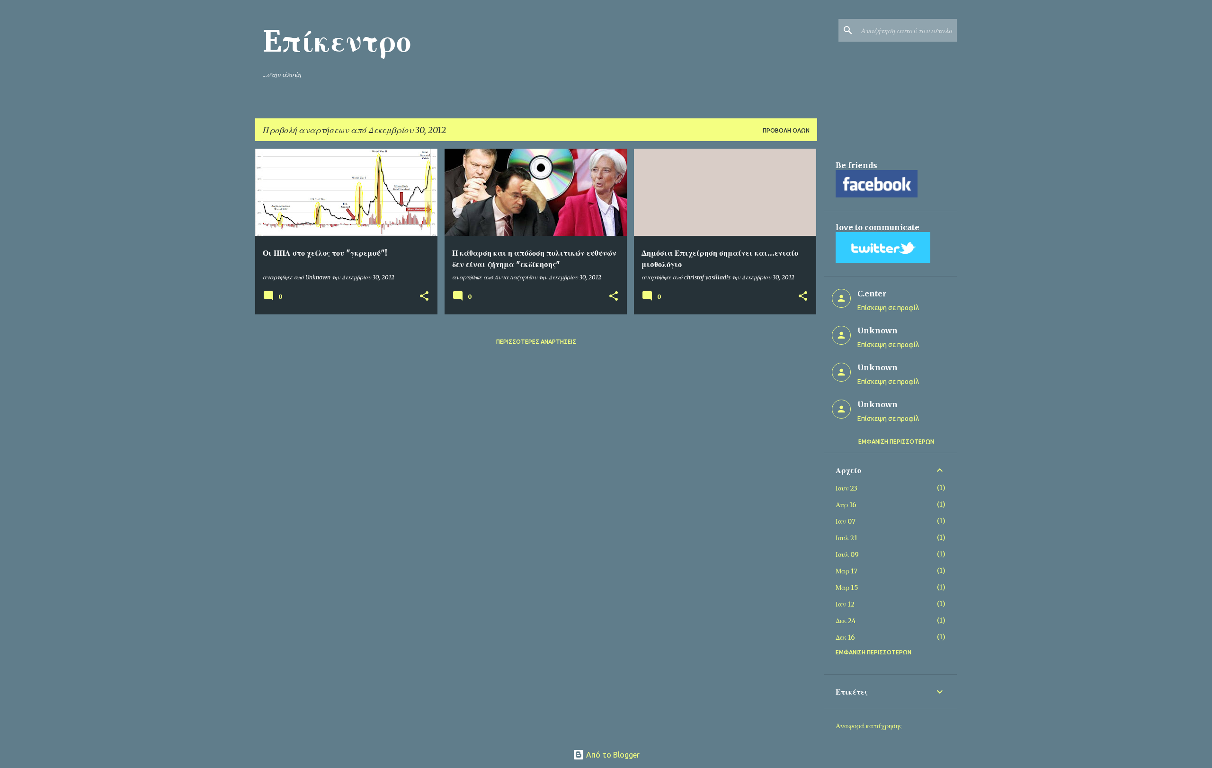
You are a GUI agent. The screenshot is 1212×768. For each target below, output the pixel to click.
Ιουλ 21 (846, 538)
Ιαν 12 (845, 604)
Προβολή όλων (786, 130)
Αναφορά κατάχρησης (869, 726)
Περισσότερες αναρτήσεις (536, 342)
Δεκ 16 (845, 637)
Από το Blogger (612, 754)
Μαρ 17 (846, 571)
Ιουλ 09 (847, 554)
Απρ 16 (846, 504)
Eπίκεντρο (337, 41)
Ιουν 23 (846, 488)
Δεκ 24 (846, 620)
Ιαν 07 (846, 521)
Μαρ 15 (847, 587)
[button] (424, 296)
